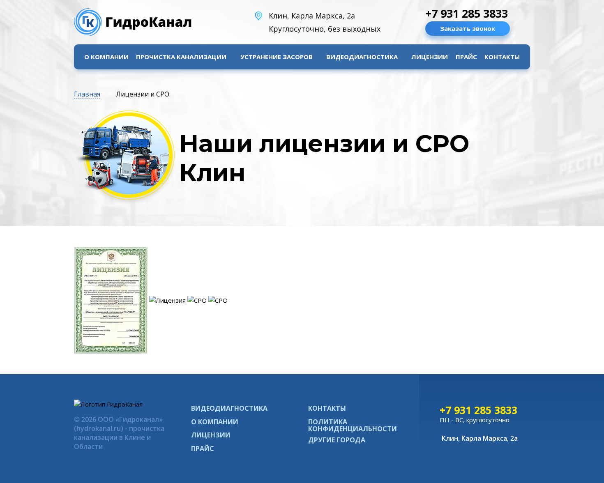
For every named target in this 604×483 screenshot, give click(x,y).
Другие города (336, 440)
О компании (106, 57)
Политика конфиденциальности (352, 425)
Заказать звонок (467, 28)
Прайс (466, 57)
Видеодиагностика (362, 57)
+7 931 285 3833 (466, 13)
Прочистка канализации (181, 57)
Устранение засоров (276, 57)
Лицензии (429, 57)
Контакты (502, 57)
